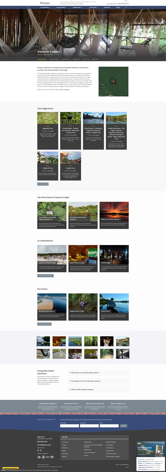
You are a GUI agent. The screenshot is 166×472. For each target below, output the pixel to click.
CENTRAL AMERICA (142, 461)
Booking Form (87, 442)
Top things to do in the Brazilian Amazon (86, 381)
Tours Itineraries (54, 59)
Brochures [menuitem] (107, 7)
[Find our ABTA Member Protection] (47, 458)
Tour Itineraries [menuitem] (44, 7)
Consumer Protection (89, 452)
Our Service (65, 442)
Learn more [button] (54, 470)
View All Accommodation (45, 275)
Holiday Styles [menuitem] (77, 7)
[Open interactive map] (113, 81)
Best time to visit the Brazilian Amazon (85, 373)
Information (65, 453)
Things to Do (76, 59)
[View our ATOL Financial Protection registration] (43, 458)
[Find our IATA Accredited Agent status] (39, 458)
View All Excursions (44, 324)
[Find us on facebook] (41, 451)
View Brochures (141, 454)
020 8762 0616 (123, 3)
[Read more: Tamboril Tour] (47, 166)
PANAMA (140, 463)
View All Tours (43, 184)
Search (64, 450)
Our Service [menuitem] (93, 7)
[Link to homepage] (45, 3)
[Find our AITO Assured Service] (52, 458)
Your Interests (109, 448)
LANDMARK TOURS (142, 465)
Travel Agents (109, 445)
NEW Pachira (158, 463)
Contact (64, 445)
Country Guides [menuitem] (60, 7)
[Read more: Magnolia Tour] (47, 131)
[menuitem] (126, 7)
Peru (61, 89)
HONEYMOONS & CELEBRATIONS (145, 467)
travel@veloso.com (44, 445)
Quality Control (110, 450)
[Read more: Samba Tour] (70, 166)
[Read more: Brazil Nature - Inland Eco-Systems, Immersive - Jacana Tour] (70, 131)
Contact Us (86, 59)
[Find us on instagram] (38, 451)
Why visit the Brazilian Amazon (83, 389)
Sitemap (64, 456)
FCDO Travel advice (111, 453)
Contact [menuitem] (118, 7)
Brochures (95, 59)
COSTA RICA (148, 463)
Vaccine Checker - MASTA (113, 456)
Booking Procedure (111, 442)
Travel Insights (42, 59)
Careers (86, 455)
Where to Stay (66, 59)
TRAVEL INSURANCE (142, 469)
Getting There (87, 449)
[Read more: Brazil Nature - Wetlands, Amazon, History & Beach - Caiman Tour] (93, 131)
